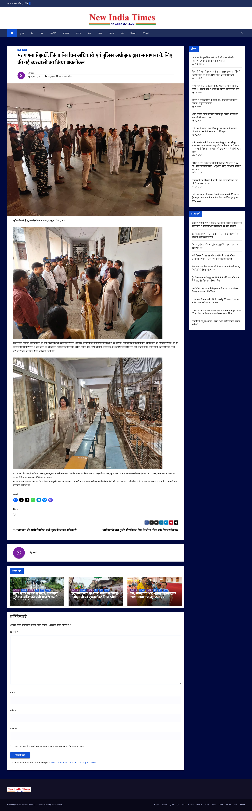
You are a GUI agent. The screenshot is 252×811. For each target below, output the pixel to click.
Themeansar (57, 805)
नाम (13, 692)
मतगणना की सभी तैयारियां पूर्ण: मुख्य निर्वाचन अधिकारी (46, 530)
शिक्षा (89, 33)
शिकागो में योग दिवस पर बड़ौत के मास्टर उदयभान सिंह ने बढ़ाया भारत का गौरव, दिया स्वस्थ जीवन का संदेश (216, 73)
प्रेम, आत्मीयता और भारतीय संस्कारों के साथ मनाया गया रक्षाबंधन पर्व (153, 595)
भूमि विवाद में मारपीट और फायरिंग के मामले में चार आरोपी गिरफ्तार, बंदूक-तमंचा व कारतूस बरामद (213, 257)
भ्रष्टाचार (66, 33)
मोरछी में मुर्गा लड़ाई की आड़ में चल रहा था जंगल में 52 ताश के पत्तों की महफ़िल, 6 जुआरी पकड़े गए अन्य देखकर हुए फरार (216, 166)
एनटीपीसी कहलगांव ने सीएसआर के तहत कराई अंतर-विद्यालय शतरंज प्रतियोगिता (215, 290)
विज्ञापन (133, 33)
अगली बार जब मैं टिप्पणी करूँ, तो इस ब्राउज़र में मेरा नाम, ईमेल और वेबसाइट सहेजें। (49, 746)
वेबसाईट (13, 728)
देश (32, 33)
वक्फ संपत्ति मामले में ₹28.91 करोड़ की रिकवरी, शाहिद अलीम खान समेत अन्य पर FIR (216, 301)
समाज (100, 33)
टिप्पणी (14, 632)
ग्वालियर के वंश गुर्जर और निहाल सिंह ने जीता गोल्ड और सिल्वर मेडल (139, 530)
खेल (122, 33)
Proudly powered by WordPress (20, 805)
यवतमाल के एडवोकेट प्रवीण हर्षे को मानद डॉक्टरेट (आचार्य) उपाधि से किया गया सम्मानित (213, 59)
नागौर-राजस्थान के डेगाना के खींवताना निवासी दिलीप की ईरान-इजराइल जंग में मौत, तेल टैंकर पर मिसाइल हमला (216, 196)
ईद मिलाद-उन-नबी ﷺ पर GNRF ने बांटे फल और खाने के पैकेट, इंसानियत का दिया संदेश (216, 279)
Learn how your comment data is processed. (74, 762)
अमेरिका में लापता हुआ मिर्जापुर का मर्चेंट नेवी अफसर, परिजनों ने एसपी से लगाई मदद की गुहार (215, 130)
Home (156, 805)
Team (146, 33)
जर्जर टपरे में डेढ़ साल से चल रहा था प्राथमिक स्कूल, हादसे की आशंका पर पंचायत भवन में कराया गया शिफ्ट (217, 312)
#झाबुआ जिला (54, 76)
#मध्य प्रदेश (67, 76)
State (31, 590)
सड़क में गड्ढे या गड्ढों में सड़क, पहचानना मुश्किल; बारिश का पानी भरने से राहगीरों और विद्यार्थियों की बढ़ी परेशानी (36, 597)
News (24, 590)
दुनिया (22, 33)
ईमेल (13, 710)
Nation (16, 590)
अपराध (78, 33)
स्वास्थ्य (112, 33)
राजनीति (53, 33)
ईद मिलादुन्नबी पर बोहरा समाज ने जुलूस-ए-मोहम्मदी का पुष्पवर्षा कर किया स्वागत (95, 595)
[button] (242, 33)
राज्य (41, 33)
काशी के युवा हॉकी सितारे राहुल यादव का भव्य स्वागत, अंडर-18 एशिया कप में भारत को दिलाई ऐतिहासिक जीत (215, 88)
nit (32, 73)
